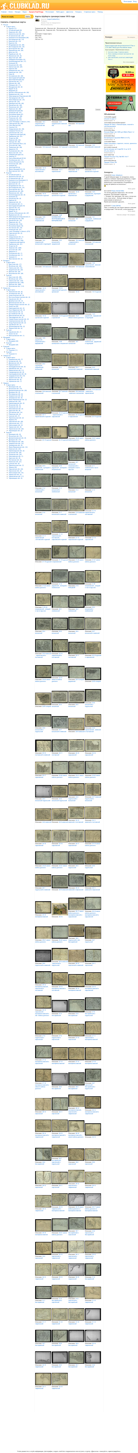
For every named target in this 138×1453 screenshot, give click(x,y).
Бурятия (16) (13, 43)
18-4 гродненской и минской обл (59, 123)
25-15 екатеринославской (41, 916)
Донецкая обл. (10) (15, 440)
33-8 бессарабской (90, 1366)
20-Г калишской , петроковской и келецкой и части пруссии (74, 465)
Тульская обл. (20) (15, 250)
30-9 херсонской (40, 1257)
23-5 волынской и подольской (90, 704)
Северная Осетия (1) (15, 239)
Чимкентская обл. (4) (15, 328)
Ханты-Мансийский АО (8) (17, 158)
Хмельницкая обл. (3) (16, 425)
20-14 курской (96, 416)
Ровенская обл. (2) (15, 414)
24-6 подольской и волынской (73, 799)
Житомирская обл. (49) (16, 441)
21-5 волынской (90, 491)
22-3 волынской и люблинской (90, 609)
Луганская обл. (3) (15, 405)
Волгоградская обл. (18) (16, 47)
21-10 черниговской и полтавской (90, 512)
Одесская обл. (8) (14, 410)
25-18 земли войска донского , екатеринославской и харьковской (92, 914)
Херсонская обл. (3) (15, 471)
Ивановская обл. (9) (15, 56)
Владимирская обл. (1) (16, 186)
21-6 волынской (40, 513)
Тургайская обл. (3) (15, 324)
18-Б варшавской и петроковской (40, 219)
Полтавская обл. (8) (15, 460)
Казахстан (6, 288)
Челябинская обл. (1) (15, 255)
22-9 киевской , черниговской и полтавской (43, 655)
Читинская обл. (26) (15, 164)
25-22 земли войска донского (59, 941)
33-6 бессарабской (57, 1366)
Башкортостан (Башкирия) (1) (18, 180)
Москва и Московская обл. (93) (19, 92)
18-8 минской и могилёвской (76, 146)
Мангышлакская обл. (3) (16, 315)
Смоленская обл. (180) (16, 240)
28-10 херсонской (40, 1113)
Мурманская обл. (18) (16, 94)
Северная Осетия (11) (16, 131)
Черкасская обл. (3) (15, 474)
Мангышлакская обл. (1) (16, 335)
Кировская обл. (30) (15, 72)
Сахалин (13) (13, 127)
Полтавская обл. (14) (15, 412)
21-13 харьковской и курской (75, 538)
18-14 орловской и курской (42, 194)
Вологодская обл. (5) (15, 189)
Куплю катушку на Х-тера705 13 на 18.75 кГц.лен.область (117, 150)
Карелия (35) (13, 69)
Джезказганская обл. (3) (16, 303)
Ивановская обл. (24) (15, 193)
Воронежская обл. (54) (16, 50)
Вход (135, 1)
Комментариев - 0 (109, 120)
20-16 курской (63, 440)
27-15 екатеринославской (91, 1062)
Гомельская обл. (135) (16, 281)
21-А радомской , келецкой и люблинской (59, 585)
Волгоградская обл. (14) (16, 187)
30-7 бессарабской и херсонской (73, 1233)
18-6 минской (46, 147)
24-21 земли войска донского (59, 867)
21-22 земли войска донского (42, 586)
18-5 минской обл (76, 124)
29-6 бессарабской (40, 1163)
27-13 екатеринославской (58, 1062)
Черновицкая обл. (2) (15, 431)
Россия (5, 25)
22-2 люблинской (73, 610)
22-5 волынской (57, 632)
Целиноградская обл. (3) (17, 326)
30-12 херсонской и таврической (90, 1256)
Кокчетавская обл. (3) (16, 312)
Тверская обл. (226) (15, 248)
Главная (3, 12)
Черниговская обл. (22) (16, 429)
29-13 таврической (90, 1186)
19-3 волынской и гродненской (57, 242)
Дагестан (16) (13, 52)
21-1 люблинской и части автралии (91, 467)
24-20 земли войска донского (42, 867)
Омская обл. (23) (14, 101)
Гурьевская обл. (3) (15, 299)
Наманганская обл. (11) (16, 370)
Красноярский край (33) (16, 80)
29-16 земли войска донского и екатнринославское (75, 1209)
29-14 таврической (40, 1210)
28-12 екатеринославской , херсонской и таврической (75, 1111)
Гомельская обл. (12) (15, 268)
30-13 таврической (40, 1278)
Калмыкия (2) (13, 197)
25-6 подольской (90, 867)
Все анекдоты (131, 215)
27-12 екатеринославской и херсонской (42, 1061)
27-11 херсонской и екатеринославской (91, 1037)
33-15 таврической (57, 1387)
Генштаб (8, 173)
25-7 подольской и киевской (42, 889)
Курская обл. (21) (14, 207)
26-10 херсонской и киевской (75, 964)
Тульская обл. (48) (15, 145)
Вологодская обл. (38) (16, 48)
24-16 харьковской (57, 844)
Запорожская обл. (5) (15, 398)
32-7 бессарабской (40, 1344)
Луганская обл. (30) (15, 452)
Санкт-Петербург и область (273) (19, 231)
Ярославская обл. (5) (15, 259)
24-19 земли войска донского (92, 844)
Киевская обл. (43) (15, 449)
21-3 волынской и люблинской (57, 490)
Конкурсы (78, 12)
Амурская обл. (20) (15, 32)
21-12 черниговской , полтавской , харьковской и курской (59, 536)
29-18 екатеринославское (41, 1234)
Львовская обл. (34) (15, 454)
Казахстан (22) (13, 306)
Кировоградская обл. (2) (16, 451)
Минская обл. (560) (15, 284)
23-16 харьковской (90, 754)
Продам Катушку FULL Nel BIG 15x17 (116, 157)
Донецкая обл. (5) (14, 392)
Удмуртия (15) (13, 149)
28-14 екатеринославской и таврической (42, 1135)
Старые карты (10, 26)
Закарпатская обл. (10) (16, 443)
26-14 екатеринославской (74, 989)
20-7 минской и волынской (59, 392)
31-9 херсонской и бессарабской (73, 1300)
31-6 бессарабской (90, 1278)
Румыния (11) (13, 350)
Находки (17, 12)
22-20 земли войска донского (42, 680)
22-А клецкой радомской (76, 680)
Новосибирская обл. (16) (17, 100)
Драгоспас (69, 12)
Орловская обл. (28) (15, 105)
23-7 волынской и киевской (59, 730)
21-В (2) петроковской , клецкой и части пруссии (42, 609)
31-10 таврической (90, 1301)
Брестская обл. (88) (15, 277)
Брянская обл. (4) (14, 184)
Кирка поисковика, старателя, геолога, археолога (120, 143)
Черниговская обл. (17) (16, 476)
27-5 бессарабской (73, 1014)
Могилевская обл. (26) (16, 273)
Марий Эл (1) (13, 211)
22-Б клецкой (96, 681)
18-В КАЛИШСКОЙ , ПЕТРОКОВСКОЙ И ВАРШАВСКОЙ (58, 218)
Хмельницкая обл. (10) (16, 473)
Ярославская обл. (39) (16, 171)
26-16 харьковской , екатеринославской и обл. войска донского (42, 1012)
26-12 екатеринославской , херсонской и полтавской (42, 987)
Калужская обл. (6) (15, 198)
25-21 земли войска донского (42, 941)
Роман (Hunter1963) (117, 191)
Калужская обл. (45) (15, 65)
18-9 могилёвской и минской (92, 146)
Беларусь (6, 260)
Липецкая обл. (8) (14, 209)
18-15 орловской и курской (58, 194)
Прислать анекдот (122, 215)
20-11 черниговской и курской (43, 415)
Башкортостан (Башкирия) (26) (19, 37)
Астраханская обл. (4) (16, 178)
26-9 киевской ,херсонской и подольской (60, 963)
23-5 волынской (73, 705)
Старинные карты (89, 12)
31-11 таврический (40, 1323)
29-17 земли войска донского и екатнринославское (92, 1209)
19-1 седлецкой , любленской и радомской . (93, 219)
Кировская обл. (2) (15, 202)
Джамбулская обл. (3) (16, 301)
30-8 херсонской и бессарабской (90, 1233)
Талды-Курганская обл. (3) (17, 323)
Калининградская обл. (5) (17, 195)
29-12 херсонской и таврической (73, 1185)
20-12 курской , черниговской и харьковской (60, 414)
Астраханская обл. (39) (16, 36)
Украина (6, 383)
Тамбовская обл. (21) (15, 244)
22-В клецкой (46, 706)
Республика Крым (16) (16, 226)
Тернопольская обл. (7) (16, 465)
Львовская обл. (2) (15, 407)
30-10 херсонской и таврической (57, 1256)
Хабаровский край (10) (16, 154)
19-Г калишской (73, 342)
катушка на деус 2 (110, 119)
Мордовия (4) (13, 90)
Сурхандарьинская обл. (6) (17, 374)
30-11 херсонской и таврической (73, 1256)
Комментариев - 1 (109, 145)
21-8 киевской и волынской (76, 513)
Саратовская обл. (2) (15, 233)
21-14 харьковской (90, 538)
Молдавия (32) (13, 341)
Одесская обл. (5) (14, 458)
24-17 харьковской (73, 844)
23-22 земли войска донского (92, 776)
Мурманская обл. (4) (15, 215)
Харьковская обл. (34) (16, 469)
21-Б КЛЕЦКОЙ (73, 586)
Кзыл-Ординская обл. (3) (17, 310)
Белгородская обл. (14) (16, 39)
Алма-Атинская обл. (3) (16, 295)
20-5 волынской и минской (92, 368)
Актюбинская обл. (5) (15, 293)
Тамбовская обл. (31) (15, 136)
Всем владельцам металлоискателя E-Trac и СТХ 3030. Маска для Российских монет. (120, 46)
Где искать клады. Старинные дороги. (118, 52)
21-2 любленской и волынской (40, 490)
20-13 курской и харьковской (76, 415)
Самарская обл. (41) (15, 120)
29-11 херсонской (57, 1186)
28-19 (94, 1137)
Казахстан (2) (13, 334)
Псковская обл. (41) (15, 112)
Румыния (6, 346)
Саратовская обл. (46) (16, 123)
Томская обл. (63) (14, 142)
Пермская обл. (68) (15, 109)
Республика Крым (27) (16, 114)
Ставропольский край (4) (17, 242)
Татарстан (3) (13, 246)
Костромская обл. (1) (15, 204)
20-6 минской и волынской (43, 392)
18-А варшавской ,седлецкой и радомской (92, 193)
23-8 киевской (80, 731)
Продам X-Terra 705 (110, 162)
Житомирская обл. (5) (16, 394)
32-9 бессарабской (73, 1344)
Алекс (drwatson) (116, 175)
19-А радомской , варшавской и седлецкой (93, 316)
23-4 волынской (57, 705)
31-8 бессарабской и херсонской (57, 1300)
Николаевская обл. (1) (16, 456)
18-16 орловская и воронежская (73, 193)
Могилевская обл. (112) (16, 286)
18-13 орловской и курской (91, 170)
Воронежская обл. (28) (16, 191)
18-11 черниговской (57, 170)
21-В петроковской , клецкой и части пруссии (92, 585)
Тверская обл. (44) (15, 140)
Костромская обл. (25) (16, 76)
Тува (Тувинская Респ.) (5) (17, 143)
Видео (25, 12)
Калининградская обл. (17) (17, 61)
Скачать (98, 109)
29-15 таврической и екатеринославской (58, 1209)
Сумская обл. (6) (14, 463)
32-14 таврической (90, 1344)
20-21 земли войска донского (92, 439)
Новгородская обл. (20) (16, 218)
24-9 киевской (63, 822)
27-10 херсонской (73, 1038)
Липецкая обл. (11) (15, 85)
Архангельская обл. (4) (16, 176)
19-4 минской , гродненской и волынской (76, 242)
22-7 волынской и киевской (92, 632)
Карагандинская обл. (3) (16, 308)
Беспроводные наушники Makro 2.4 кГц (117, 138)
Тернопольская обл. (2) (16, 418)
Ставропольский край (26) (17, 134)
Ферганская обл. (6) (15, 379)
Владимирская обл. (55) (16, 45)
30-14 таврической (57, 1278)
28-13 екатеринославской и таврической (92, 1112)
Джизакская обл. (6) (15, 363)
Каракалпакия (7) (14, 365)
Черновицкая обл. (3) (15, 478)
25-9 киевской (63, 890)
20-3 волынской (57, 368)
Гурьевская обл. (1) (15, 332)
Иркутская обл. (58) (15, 58)
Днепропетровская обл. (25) (18, 390)
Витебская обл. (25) (15, 266)
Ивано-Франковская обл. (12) (18, 447)
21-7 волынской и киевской (59, 513)
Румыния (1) (13, 354)
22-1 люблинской (57, 610)
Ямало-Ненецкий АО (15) (17, 169)
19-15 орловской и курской (42, 317)
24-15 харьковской (40, 844)
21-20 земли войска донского (75, 561)
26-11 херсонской (90, 964)
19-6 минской (46, 267)
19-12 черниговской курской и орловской (59, 290)
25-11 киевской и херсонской (92, 889)
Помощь (100, 12)
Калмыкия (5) (13, 63)
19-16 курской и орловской (60, 317)
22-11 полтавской (73, 656)
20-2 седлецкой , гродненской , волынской (40, 366)
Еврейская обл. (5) (15, 54)
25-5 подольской (73, 867)
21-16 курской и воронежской (60, 561)
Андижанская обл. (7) (16, 359)
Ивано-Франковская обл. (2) (18, 399)
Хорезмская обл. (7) (15, 381)
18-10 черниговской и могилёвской (40, 169)
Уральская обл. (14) (15, 153)
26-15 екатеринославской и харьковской (92, 988)
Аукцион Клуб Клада (36, 12)
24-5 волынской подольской (59, 800)
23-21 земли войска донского (75, 776)
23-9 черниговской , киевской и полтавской (93, 729)
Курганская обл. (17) (15, 81)
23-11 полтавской (57, 754)
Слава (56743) (116, 206)
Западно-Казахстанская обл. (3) (19, 304)
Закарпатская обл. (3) (16, 396)
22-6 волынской (73, 632)
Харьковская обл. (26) (16, 421)
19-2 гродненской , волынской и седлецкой (43, 242)
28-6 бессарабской (73, 1088)
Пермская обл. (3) (14, 222)
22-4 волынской (40, 632)
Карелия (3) (12, 200)
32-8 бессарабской (57, 1344)
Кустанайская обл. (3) (16, 314)
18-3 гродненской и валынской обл (40, 123)
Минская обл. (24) (14, 271)
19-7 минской (63, 267)
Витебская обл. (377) (15, 279)
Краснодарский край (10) (17, 206)
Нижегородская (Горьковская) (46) (20, 96)
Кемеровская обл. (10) (16, 70)
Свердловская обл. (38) (16, 129)
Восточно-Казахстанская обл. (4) (19, 297)
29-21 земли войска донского (59, 1234)
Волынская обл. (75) (15, 436)
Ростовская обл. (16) (15, 228)
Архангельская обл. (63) (16, 34)
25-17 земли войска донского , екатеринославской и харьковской (75, 914)
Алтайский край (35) (15, 30)
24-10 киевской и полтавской (75, 821)
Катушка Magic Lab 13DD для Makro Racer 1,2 (119, 132)
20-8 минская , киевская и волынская (76, 392)
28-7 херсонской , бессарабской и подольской (90, 1086)
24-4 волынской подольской (42, 800)
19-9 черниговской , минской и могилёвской (92, 265)
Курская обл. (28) (14, 83)
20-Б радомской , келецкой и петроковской (59, 467)
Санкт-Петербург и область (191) (19, 122)
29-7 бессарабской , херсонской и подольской (57, 1161)
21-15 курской (46, 562)
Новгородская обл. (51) (16, 98)
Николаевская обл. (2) (16, 409)
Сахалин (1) (12, 235)
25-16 (60, 917)
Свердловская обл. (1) (16, 237)
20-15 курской (46, 440)
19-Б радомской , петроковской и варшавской (40, 340)
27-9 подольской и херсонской (57, 1037)
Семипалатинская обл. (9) (17, 321)
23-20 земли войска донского (59, 776)
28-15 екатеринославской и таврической (59, 1135)
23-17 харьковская (40, 776)
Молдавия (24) (13, 345)
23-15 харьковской (73, 754)
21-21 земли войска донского (92, 561)
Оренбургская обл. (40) (16, 103)
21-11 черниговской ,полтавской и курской (42, 537)
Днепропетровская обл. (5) (17, 438)
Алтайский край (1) (15, 175)
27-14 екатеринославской (74, 1062)
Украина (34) (13, 467)
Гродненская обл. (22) (16, 270)
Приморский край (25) (16, 111)
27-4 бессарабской (57, 1014)
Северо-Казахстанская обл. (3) (19, 319)
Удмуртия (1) (13, 251)
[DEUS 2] (121, 110)
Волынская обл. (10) (15, 388)
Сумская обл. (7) (14, 416)
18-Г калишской (73, 220)
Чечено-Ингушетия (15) (16, 162)
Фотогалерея (49, 12)
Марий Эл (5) (13, 89)
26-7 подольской (90, 941)
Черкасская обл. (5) (15, 427)
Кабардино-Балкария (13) (17, 59)
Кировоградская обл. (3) (16, 403)
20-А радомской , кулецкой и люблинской (43, 467)
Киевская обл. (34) (15, 401)
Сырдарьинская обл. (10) (17, 376)
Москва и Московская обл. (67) (19, 213)
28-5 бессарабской (57, 1088)
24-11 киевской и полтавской (92, 821)
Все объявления (130, 166)
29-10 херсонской (40, 1186)
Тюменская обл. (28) (15, 147)
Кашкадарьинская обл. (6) (17, 367)
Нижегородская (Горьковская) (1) (19, 217)
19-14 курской (96, 292)
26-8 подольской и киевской (42, 964)
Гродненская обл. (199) (16, 282)
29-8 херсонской (73, 1163)
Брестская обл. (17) (15, 264)
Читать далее (131, 188)
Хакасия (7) (12, 156)
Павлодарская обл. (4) (16, 317)
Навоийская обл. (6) (15, 368)
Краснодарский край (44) (17, 78)
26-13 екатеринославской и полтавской (59, 988)
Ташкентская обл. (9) (15, 378)
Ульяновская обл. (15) (16, 151)
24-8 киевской (46, 822)
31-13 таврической (73, 1323)
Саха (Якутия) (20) (15, 125)
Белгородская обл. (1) (16, 182)
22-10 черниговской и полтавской (57, 655)
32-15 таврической (40, 1366)
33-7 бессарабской (73, 1366)
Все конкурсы (131, 37)
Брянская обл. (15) (15, 41)
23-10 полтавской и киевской (42, 754)
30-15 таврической (73, 1278)
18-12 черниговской (73, 170)
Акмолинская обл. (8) (16, 292)
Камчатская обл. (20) (15, 67)
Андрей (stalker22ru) (53, 19)
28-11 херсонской (57, 1113)
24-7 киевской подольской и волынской (93, 799)
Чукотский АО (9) (14, 167)
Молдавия (6, 337)
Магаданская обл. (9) (15, 87)
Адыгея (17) (12, 28)
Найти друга (60, 12)
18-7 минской (63, 147)
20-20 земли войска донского (75, 439)
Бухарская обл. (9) (15, 361)
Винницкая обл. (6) (15, 434)
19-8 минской (80, 267)
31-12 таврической (57, 1323)
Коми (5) (11, 74)
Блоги (11, 12)
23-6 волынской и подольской (40, 729)
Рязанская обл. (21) (15, 229)
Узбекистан (7, 356)
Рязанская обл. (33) (15, 118)
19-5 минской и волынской (93, 243)
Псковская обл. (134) (15, 224)
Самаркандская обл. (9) (16, 372)
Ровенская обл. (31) (15, 462)
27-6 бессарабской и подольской (90, 1013)
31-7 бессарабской (40, 1301)
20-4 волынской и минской (75, 368)
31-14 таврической (90, 1323)
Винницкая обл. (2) (15, 387)
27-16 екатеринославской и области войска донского (42, 1086)
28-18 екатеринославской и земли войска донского (75, 1135)
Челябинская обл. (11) (16, 160)
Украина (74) (13, 420)
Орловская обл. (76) (15, 220)
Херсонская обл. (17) (15, 423)
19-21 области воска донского (76, 317)
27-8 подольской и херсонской (40, 1037)
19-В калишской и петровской (60, 342)
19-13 (77, 292)
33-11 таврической (40, 1387)
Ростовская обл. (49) (15, 116)
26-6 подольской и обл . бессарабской (74, 940)
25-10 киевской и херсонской (75, 889)
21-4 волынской (73, 491)
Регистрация (128, 1)
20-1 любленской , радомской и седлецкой (93, 341)
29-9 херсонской (90, 1163)
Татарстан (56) (13, 138)
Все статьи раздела (128, 62)
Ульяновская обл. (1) (15, 253)
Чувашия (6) (13, 165)
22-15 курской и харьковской (93, 656)
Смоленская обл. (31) (16, 133)
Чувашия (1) (13, 257)
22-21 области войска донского (57, 679)
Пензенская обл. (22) (15, 107)
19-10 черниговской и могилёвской (40, 290)
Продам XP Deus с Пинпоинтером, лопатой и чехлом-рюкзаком (119, 125)
